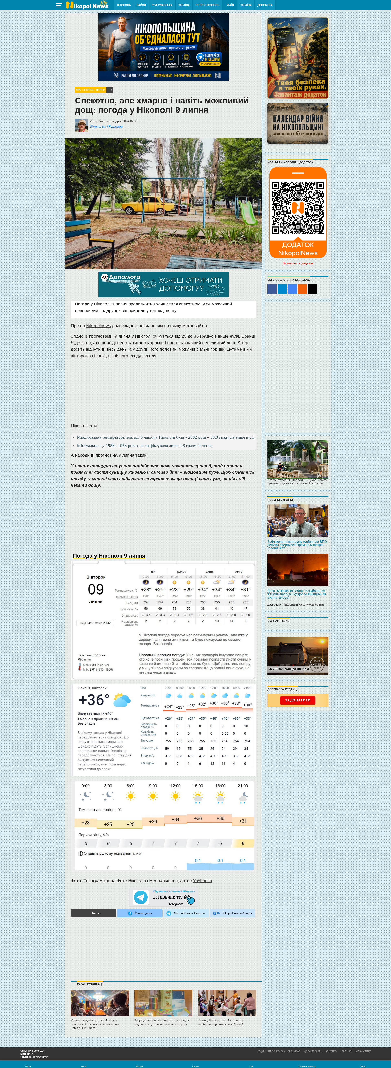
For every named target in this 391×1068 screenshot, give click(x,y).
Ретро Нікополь (207, 5)
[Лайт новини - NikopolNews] (87, 5)
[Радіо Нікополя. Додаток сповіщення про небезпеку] (297, 58)
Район (141, 5)
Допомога (264, 5)
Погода (100, 90)
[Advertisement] (163, 391)
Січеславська (162, 5)
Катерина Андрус (110, 121)
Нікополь (124, 5)
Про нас (347, 1051)
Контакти (331, 1051)
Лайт (230, 5)
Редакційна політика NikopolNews (278, 1051)
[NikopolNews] (163, 897)
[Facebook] (272, 289)
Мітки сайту (363, 1051)
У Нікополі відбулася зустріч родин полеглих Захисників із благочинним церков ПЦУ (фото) (95, 1024)
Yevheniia (202, 880)
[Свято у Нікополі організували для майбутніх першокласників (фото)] (227, 1006)
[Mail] (312, 289)
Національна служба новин (303, 604)
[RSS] (302, 289)
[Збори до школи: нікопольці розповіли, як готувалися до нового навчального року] (163, 1006)
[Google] (292, 289)
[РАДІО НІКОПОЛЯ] (297, 123)
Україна (184, 5)
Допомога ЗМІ (313, 1051)
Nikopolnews (98, 325)
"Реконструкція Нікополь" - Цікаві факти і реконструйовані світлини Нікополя (297, 481)
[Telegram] (282, 289)
